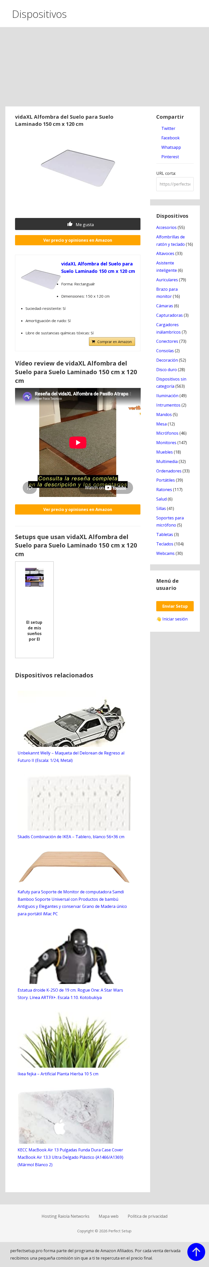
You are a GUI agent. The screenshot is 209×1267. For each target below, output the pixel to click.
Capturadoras (169, 315)
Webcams (165, 553)
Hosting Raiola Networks (65, 1216)
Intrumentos (168, 405)
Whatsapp (170, 147)
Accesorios (166, 227)
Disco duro (166, 369)
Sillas (161, 508)
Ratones (164, 489)
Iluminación (167, 395)
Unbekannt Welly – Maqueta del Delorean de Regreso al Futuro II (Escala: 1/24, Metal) (71, 756)
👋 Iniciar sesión (172, 619)
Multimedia (167, 461)
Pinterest (169, 157)
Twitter (167, 128)
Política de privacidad (147, 1216)
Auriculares (167, 280)
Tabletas (164, 534)
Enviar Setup (175, 606)
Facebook (170, 138)
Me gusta (84, 224)
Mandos (164, 414)
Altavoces (165, 253)
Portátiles (165, 480)
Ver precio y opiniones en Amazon (77, 240)
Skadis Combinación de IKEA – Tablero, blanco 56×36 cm (71, 836)
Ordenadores (168, 471)
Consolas (165, 351)
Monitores (166, 442)
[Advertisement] (104, 68)
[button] (201, 12)
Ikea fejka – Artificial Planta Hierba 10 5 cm (58, 1074)
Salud (161, 499)
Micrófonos (167, 433)
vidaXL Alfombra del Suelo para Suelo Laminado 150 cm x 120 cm (98, 267)
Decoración (167, 360)
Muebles (164, 452)
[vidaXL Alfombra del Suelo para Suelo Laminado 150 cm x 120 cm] (40, 280)
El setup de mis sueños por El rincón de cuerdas (34, 631)
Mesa (161, 424)
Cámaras (164, 306)
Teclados (164, 544)
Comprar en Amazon (114, 341)
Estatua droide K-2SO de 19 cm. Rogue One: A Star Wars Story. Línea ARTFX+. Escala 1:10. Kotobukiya (70, 993)
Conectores (167, 341)
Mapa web (109, 1216)
